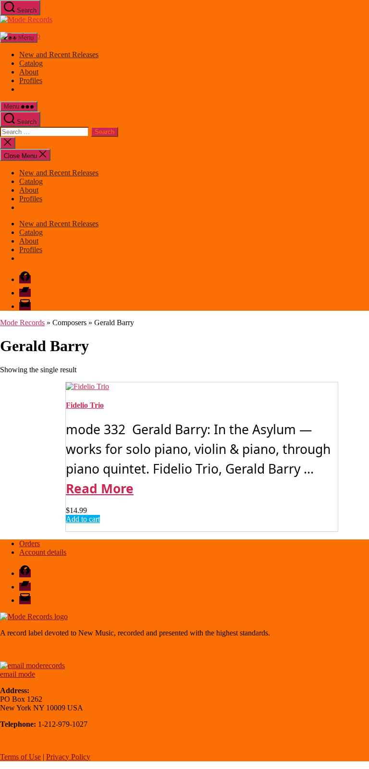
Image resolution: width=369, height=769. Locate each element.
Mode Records (22, 322)
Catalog (31, 63)
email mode (17, 674)
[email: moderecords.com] (32, 665)
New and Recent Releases (58, 54)
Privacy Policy (68, 757)
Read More (100, 488)
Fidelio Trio (85, 405)
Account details (42, 552)
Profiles (30, 80)
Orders (29, 543)
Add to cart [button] (83, 519)
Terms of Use (20, 757)
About (28, 72)
